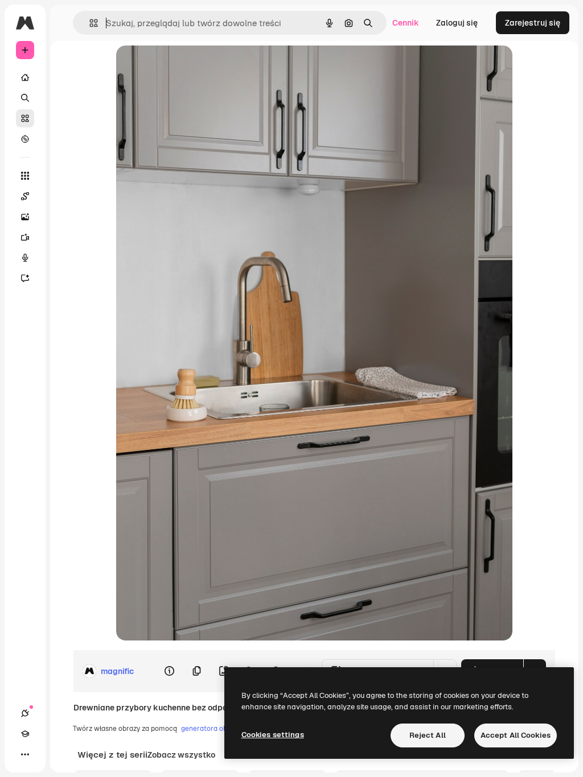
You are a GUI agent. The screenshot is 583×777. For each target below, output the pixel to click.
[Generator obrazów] (25, 217)
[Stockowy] (25, 118)
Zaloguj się (457, 23)
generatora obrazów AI (218, 728)
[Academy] (25, 734)
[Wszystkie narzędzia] (25, 176)
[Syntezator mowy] (25, 258)
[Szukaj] (25, 98)
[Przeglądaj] (25, 139)
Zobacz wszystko (181, 755)
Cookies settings (272, 734)
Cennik (405, 23)
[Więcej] (25, 754)
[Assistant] (25, 278)
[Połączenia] (25, 713)
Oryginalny (194, 66)
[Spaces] (25, 196)
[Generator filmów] (25, 237)
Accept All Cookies (516, 735)
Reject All (427, 735)
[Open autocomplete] (89, 23)
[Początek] (25, 77)
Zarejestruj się (532, 23)
